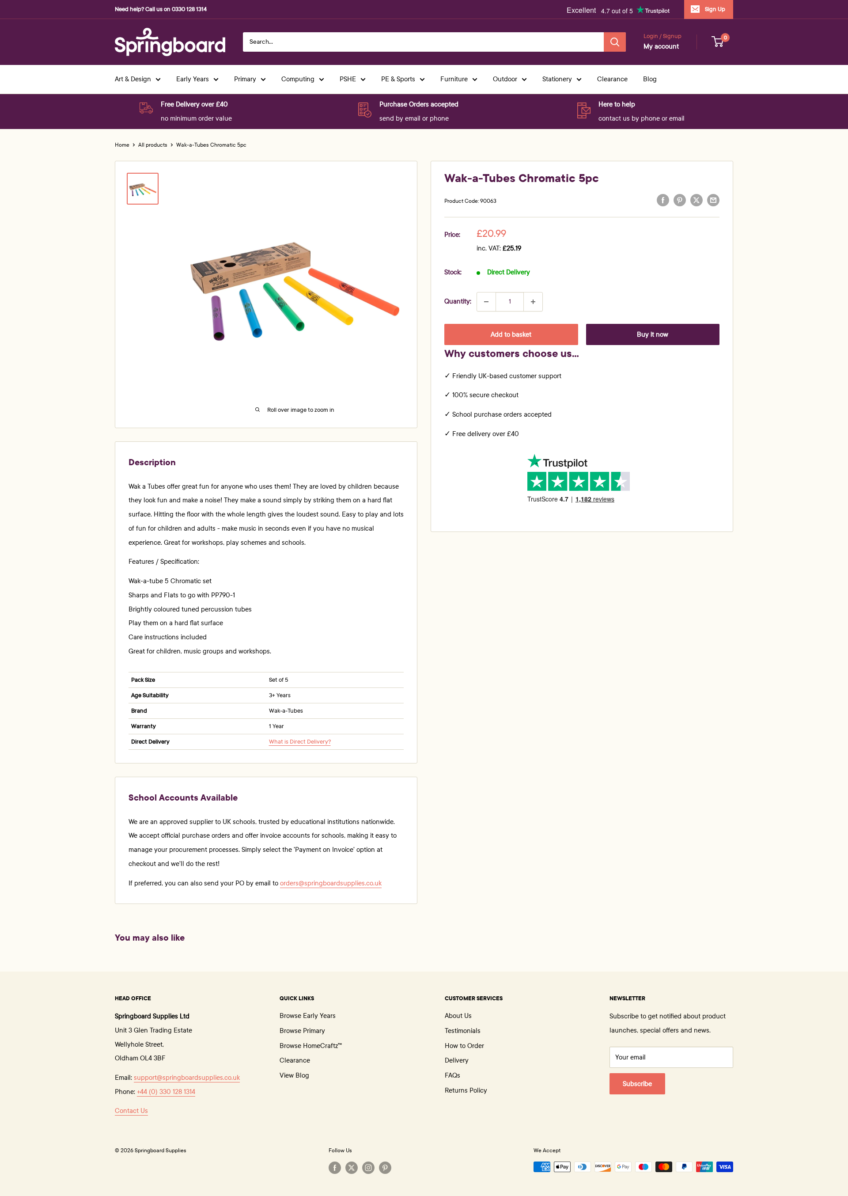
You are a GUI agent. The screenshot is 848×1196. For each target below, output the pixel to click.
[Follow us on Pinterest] (385, 1168)
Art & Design (133, 79)
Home (122, 145)
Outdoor (505, 79)
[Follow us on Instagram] (368, 1168)
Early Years (192, 79)
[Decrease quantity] (486, 301)
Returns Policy (466, 1090)
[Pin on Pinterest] (680, 200)
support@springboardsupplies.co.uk (187, 1078)
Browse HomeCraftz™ (311, 1046)
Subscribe (637, 1084)
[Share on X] (696, 200)
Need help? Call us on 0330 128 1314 (161, 9)
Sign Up (715, 9)
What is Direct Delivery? (300, 741)
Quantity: (457, 301)
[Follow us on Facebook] (335, 1168)
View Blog (294, 1075)
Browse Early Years (308, 1016)
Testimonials (463, 1031)
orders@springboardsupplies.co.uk (331, 883)
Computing (297, 79)
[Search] (615, 42)
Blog (650, 79)
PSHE (348, 79)
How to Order (464, 1046)
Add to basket (511, 334)
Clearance (612, 79)
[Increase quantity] (533, 301)
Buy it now (652, 334)
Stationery (557, 79)
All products (152, 145)
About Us (458, 1016)
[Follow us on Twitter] (351, 1168)
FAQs (452, 1075)
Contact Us (131, 1111)
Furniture (454, 79)
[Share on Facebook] (663, 200)
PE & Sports (398, 79)
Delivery (457, 1060)
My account (661, 46)
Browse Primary (302, 1031)
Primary (245, 79)
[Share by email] (713, 200)
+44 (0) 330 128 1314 (166, 1092)
